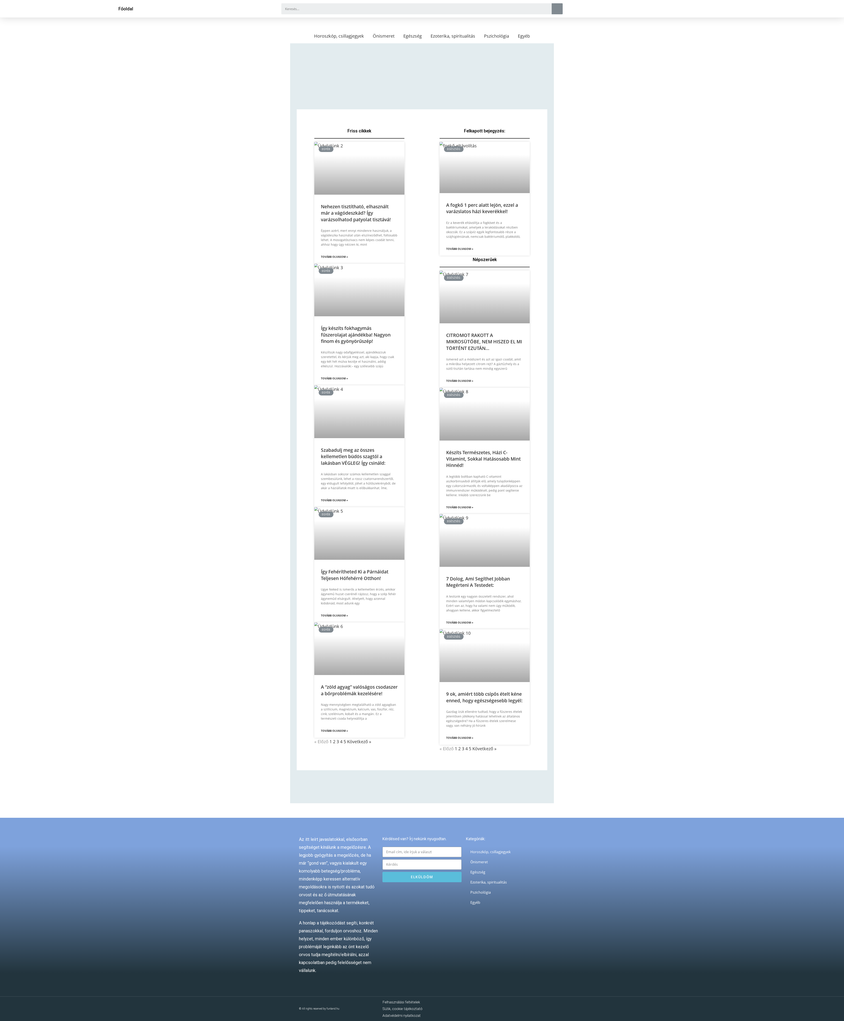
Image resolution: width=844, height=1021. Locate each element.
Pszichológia (496, 36)
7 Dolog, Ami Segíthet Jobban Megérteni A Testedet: (478, 582)
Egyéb (524, 36)
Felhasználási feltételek (401, 1002)
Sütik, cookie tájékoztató (402, 1008)
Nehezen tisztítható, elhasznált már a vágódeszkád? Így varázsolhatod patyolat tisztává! (356, 213)
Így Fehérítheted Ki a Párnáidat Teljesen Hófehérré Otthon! (354, 575)
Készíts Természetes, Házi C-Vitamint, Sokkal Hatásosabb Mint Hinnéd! (483, 458)
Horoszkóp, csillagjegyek (339, 36)
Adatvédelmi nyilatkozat (401, 1015)
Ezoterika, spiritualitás (453, 36)
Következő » (359, 742)
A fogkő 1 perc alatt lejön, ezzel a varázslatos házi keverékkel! (482, 208)
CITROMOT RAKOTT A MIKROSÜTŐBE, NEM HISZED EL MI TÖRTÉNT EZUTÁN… (484, 341)
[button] (125, 8)
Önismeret (384, 36)
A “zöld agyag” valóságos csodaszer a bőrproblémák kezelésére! (359, 690)
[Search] (557, 8)
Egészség (412, 36)
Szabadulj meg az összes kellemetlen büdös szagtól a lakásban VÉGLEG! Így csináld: (353, 456)
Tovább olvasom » (334, 257)
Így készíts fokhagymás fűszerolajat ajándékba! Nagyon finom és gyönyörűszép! (356, 334)
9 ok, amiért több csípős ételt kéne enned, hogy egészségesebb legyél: (484, 697)
